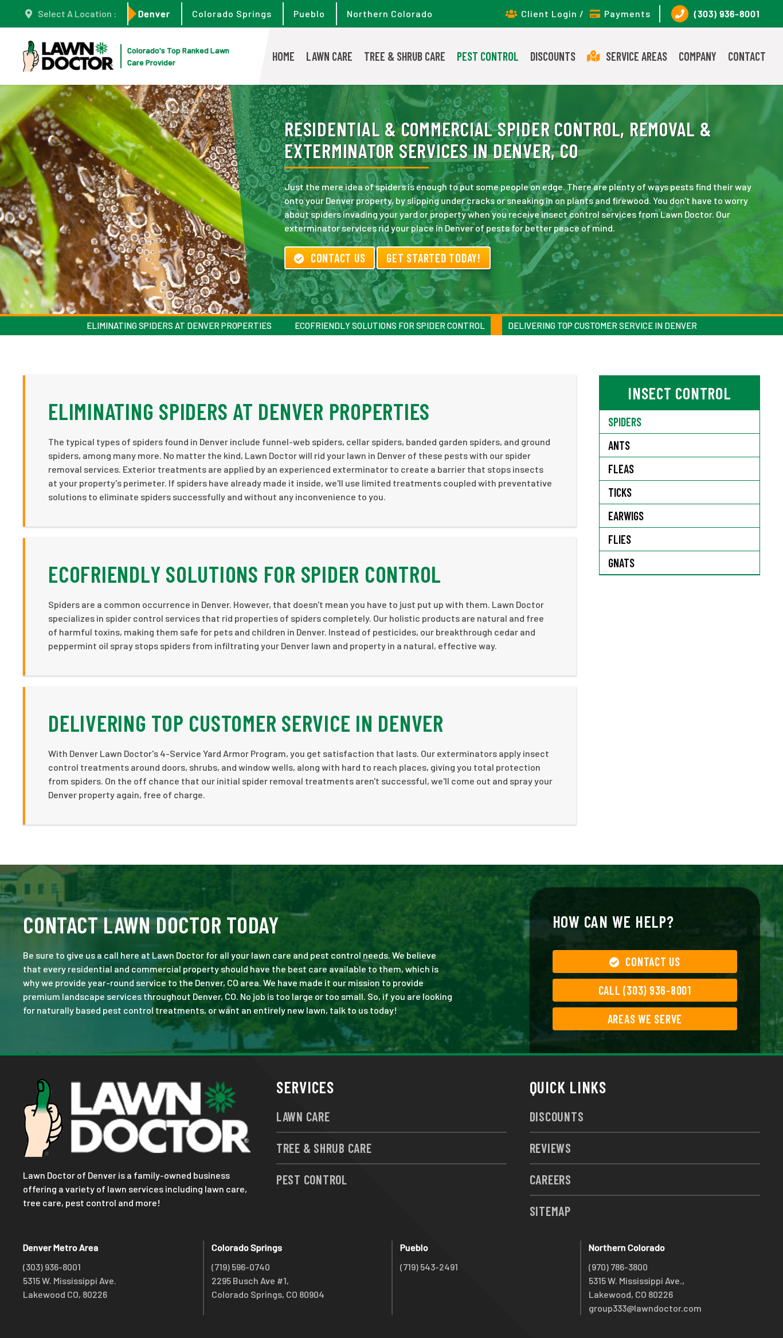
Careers (550, 1179)
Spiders (624, 422)
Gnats (621, 563)
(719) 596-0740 (241, 1266)
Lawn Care (329, 56)
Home (283, 56)
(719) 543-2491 (429, 1266)
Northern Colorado (390, 13)
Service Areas (636, 56)
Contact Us (338, 258)
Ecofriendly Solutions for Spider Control (390, 325)
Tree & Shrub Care (404, 56)
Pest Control (488, 56)
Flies (619, 539)
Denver (154, 13)
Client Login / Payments (586, 13)
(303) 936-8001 (727, 13)
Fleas (621, 469)
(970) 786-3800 (618, 1266)
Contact (747, 56)
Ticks (620, 492)
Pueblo (309, 13)
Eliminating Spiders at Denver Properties (179, 325)
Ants (619, 445)
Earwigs (626, 516)
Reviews (550, 1147)
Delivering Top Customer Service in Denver (602, 325)
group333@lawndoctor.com (645, 1307)
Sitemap (550, 1210)
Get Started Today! (433, 258)
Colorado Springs (232, 13)
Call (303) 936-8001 (644, 990)
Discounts (552, 56)
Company (698, 56)
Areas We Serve (645, 1019)
